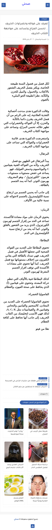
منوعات (44, 19)
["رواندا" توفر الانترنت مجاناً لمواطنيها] (13, 418)
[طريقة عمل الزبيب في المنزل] (38, 418)
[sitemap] (33, 526)
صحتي (26, 4)
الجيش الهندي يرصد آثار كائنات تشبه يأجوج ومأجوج (14, 466)
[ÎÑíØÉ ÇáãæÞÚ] (19, 526)
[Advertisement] (25, 349)
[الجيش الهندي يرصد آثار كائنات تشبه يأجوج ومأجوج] (13, 452)
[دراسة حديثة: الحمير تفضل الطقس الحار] (38, 452)
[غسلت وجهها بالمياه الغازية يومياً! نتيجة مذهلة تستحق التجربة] (38, 485)
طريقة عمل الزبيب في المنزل (39, 432)
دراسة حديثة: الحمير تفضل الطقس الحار (39, 466)
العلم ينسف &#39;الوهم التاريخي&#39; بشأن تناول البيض (15, 499)
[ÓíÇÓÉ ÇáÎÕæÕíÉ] (28, 526)
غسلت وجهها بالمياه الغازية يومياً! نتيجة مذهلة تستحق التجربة (39, 499)
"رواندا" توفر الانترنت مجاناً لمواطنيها (15, 432)
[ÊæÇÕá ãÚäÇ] (24, 526)
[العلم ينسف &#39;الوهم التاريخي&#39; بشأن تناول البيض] (13, 485)
